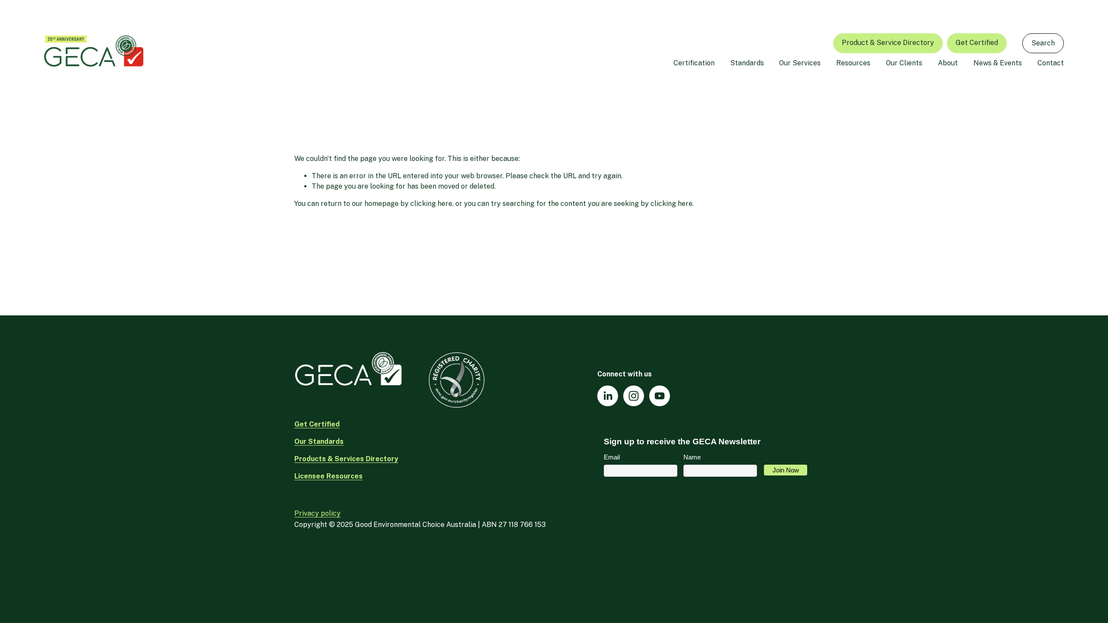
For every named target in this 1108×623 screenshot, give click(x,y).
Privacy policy (317, 513)
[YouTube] (659, 395)
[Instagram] (633, 395)
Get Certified (977, 43)
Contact (1050, 63)
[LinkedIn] (607, 395)
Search (1043, 43)
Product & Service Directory (888, 43)
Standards (747, 63)
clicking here (431, 203)
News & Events (997, 63)
